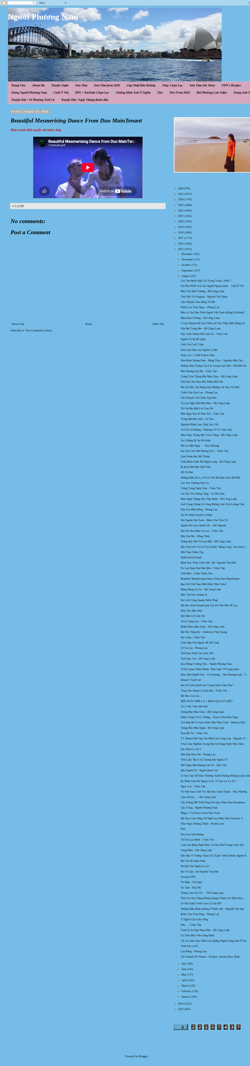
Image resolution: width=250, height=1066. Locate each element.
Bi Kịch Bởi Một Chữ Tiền (196, 467)
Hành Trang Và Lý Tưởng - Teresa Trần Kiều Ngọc (209, 717)
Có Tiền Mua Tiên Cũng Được (198, 935)
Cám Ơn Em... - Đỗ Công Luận (198, 797)
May (184, 974)
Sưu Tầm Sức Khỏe (202, 85)
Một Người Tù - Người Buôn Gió (199, 770)
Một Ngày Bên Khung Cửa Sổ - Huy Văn (204, 765)
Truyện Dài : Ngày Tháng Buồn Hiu (84, 99)
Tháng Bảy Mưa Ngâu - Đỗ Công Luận (202, 727)
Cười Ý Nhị (61, 92)
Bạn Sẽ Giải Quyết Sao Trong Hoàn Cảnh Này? (207, 685)
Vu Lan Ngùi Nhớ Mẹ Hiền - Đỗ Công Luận (205, 403)
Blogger (143, 1056)
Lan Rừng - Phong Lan (193, 951)
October (186, 264)
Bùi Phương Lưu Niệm (211, 92)
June (184, 969)
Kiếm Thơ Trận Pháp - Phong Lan (200, 914)
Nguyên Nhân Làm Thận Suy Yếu (199, 424)
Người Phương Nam (43, 16)
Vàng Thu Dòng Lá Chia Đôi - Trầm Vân (204, 690)
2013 (181, 1009)
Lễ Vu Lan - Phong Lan (194, 648)
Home (88, 324)
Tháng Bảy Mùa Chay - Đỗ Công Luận (202, 711)
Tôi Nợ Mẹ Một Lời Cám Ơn (197, 408)
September (187, 270)
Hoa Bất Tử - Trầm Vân (194, 733)
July (184, 963)
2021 (181, 216)
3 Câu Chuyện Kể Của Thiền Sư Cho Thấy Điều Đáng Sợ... (214, 323)
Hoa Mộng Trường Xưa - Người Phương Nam (206, 663)
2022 (181, 210)
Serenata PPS (188, 876)
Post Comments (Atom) (39, 330)
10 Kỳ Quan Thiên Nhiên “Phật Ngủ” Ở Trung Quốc (210, 669)
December (187, 254)
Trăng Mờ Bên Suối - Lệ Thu (197, 419)
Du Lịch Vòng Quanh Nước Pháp (199, 600)
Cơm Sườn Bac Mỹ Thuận (195, 456)
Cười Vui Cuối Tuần (192, 344)
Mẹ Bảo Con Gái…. (192, 695)
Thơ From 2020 (179, 92)
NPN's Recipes (231, 85)
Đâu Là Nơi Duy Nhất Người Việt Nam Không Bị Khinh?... (214, 312)
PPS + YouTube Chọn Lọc (92, 92)
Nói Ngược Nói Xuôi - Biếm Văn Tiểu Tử (204, 520)
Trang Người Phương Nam (29, 92)
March (185, 985)
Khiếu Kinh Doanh (191, 557)
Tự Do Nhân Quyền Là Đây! (197, 514)
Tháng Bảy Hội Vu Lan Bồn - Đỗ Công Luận (206, 541)
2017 (181, 238)
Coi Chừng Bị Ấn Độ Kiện (195, 440)
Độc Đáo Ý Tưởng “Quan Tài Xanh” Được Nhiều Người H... (215, 855)
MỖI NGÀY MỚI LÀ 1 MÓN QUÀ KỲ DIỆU (207, 701)
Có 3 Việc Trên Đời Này (194, 706)
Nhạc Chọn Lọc (172, 85)
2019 (181, 227)
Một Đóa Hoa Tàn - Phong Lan (198, 754)
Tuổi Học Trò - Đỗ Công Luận (198, 658)
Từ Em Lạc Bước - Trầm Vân (197, 839)
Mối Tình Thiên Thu (192, 552)
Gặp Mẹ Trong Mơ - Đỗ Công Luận (201, 328)
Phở (183, 828)
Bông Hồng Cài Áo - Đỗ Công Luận (201, 589)
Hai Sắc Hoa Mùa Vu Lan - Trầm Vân (202, 530)
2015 (181, 249)
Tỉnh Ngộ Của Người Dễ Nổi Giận (200, 642)
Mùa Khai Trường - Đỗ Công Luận (200, 318)
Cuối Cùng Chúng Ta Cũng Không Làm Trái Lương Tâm (212, 504)
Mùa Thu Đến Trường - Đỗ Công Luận (202, 291)
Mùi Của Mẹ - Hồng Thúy (195, 536)
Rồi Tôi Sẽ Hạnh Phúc (193, 860)
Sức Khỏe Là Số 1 (191, 749)
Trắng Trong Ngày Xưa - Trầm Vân (201, 488)
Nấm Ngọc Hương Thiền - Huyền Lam (202, 823)
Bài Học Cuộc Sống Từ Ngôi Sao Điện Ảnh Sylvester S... (213, 818)
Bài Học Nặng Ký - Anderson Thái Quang (204, 632)
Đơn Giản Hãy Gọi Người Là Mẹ (199, 350)
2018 (181, 232)
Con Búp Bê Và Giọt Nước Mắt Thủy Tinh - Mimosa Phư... (214, 722)
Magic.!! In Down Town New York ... (202, 812)
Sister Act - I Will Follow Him (198, 355)
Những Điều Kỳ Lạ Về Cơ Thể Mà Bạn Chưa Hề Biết (210, 477)
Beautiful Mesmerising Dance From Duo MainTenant (210, 578)
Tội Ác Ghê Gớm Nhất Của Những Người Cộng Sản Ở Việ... (214, 940)
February (186, 991)
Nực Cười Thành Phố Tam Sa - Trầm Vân (204, 334)
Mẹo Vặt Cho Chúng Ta (194, 594)
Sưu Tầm (81, 85)
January (186, 996)
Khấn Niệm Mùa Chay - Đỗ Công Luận (202, 626)
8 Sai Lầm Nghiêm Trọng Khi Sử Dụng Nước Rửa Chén (212, 743)
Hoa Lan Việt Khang (192, 834)
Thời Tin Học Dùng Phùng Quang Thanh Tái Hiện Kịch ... (213, 898)
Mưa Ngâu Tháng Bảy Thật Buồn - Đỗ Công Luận (209, 499)
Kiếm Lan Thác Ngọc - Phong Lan (200, 307)
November (187, 259)
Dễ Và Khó (187, 472)
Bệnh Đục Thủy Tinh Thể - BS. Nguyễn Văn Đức (208, 562)
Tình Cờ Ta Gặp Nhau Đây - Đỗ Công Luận (205, 930)
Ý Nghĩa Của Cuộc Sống (194, 919)
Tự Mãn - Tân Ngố (191, 882)
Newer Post (18, 324)
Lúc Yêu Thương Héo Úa (195, 483)
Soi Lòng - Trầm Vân (193, 637)
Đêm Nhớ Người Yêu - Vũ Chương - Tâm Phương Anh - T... (214, 674)
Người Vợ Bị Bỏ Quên (193, 339)
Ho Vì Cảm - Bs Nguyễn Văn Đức (200, 871)
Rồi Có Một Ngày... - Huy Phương (200, 445)
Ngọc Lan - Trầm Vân (193, 786)
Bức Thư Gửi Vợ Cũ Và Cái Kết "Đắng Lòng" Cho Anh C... (214, 546)
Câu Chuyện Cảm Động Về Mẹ (198, 302)
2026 (181, 188)
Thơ (160, 92)
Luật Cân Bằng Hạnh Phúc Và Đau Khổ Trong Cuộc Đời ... (214, 844)
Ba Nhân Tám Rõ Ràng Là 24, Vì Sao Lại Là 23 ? (209, 781)
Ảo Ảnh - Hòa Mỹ (191, 887)
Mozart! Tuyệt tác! (191, 679)
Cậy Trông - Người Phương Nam (199, 807)
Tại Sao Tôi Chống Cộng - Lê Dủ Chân (203, 493)
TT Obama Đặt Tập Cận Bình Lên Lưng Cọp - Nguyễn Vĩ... (214, 738)
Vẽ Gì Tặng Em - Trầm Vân (196, 621)
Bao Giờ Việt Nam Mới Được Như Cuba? (204, 584)
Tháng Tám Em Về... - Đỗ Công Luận (202, 892)
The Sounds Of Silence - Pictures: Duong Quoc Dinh (210, 956)
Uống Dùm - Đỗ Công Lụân (196, 850)
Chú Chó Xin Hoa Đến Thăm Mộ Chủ (202, 381)
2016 (181, 243)
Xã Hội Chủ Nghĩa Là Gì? (195, 866)
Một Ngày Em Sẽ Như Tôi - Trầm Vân (202, 413)
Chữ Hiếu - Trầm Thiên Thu (196, 573)
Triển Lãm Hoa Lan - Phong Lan (199, 392)
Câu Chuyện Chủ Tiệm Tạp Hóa (198, 397)
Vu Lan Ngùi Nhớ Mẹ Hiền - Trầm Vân (203, 568)
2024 (181, 199)
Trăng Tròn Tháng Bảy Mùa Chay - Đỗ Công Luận (209, 376)
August (185, 276)
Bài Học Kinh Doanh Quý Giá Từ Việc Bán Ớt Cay (209, 605)
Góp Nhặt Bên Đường (141, 85)
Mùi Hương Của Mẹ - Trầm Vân (199, 371)
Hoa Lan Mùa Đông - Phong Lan (199, 509)
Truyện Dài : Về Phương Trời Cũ (32, 99)
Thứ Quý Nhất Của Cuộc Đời (197, 653)
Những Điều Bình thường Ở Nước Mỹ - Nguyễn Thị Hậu (212, 908)
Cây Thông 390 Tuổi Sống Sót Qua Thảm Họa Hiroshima (213, 802)
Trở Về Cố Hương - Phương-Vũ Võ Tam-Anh (206, 429)
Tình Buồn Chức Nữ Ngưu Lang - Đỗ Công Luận (208, 461)
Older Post (158, 324)
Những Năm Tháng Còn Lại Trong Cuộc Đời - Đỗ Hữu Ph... (214, 365)
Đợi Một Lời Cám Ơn (193, 616)
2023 (181, 205)
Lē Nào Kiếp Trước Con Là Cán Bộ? (201, 903)
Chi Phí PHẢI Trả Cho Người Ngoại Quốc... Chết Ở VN (212, 286)
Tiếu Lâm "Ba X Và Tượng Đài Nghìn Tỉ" (204, 759)
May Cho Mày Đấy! (192, 610)
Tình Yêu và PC (189, 946)
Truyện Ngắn (60, 85)
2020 (181, 221)
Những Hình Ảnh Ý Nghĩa (133, 92)
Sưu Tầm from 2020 (107, 85)
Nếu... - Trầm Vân (191, 924)
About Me (38, 85)
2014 (181, 1003)
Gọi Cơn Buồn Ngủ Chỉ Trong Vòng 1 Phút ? (206, 280)
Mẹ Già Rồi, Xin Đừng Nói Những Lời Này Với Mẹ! (210, 387)
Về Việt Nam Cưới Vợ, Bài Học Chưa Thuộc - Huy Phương (214, 791)
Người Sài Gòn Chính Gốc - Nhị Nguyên (203, 525)
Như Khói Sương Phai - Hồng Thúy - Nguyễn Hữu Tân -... (214, 360)
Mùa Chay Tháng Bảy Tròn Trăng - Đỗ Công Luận (209, 435)
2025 (181, 193)
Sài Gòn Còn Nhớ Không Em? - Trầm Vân (204, 451)
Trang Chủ (18, 85)
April (184, 980)
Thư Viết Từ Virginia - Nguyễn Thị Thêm (204, 296)
